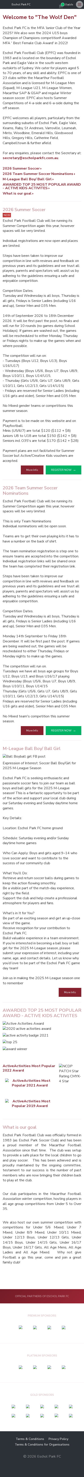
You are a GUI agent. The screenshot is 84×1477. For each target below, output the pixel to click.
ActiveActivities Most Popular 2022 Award (29, 1068)
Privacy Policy (58, 1439)
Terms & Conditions (30, 1439)
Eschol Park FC (21, 4)
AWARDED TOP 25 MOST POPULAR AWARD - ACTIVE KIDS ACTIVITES (42, 186)
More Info (32, 470)
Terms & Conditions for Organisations (42, 1444)
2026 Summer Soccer (21, 168)
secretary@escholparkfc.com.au (30, 158)
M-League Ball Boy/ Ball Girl (27, 179)
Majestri (42, 1463)
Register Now (61, 470)
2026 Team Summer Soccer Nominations (38, 173)
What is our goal (17, 193)
